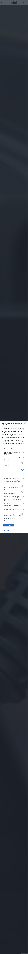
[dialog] (14, 477)
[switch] (22, 452)
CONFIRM (8, 525)
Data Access (14, 530)
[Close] (25, 423)
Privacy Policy (22, 530)
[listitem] (14, 449)
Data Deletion (6, 530)
